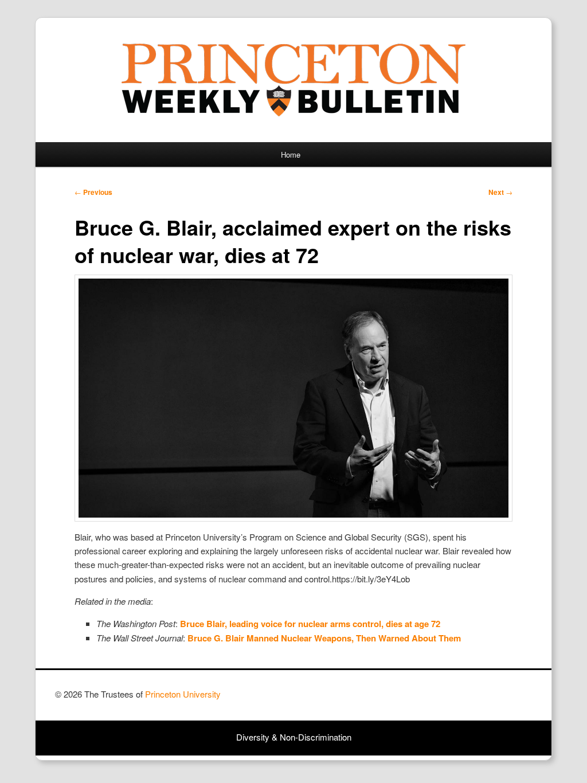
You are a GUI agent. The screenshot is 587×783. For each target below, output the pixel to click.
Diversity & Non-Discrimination (293, 737)
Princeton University (489, 699)
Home (290, 154)
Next (500, 192)
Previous (93, 192)
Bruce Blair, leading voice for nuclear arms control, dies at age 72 (310, 623)
